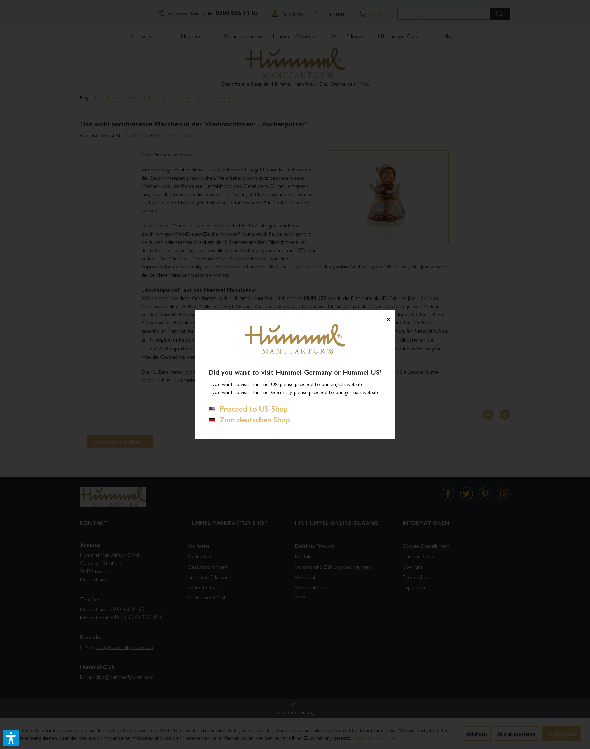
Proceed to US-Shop (251, 408)
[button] (11, 738)
